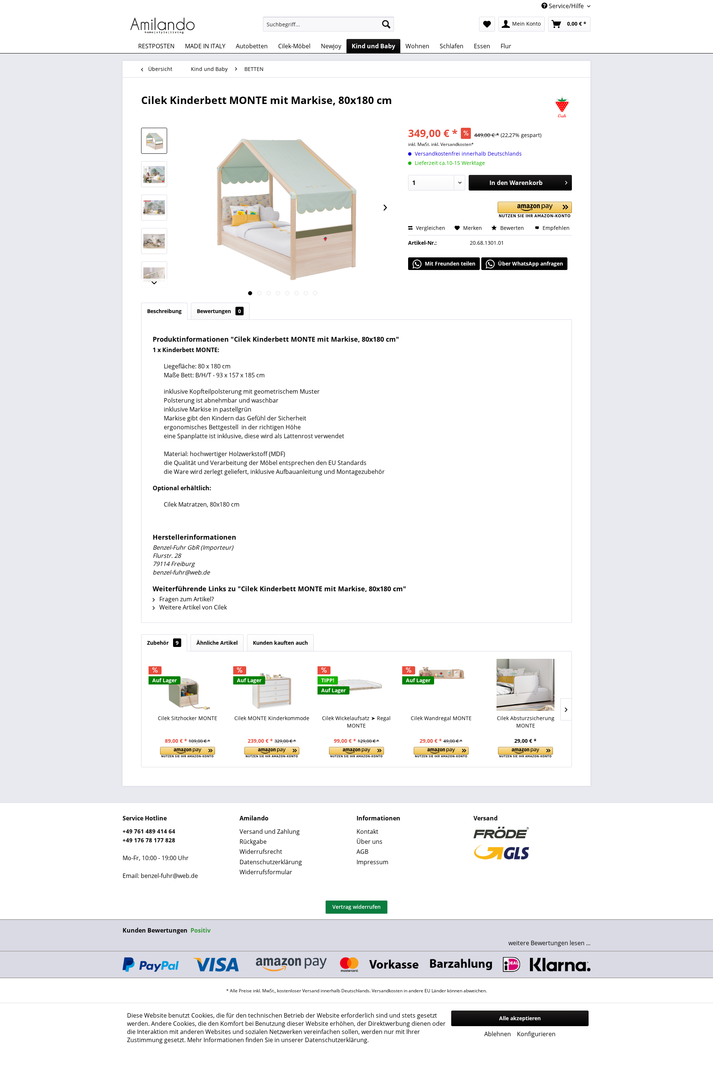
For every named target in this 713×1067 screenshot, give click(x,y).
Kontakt (367, 831)
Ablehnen (497, 1034)
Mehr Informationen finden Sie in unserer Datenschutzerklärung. (278, 1040)
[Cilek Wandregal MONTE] (441, 685)
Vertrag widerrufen (356, 906)
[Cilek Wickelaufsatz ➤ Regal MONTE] (356, 685)
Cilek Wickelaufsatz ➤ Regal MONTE (356, 722)
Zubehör (163, 642)
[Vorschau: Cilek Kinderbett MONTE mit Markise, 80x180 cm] (154, 141)
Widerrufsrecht (261, 852)
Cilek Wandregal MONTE (441, 718)
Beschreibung (164, 311)
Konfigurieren (536, 1034)
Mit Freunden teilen (449, 263)
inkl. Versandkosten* (452, 144)
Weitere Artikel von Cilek (192, 607)
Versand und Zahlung (270, 831)
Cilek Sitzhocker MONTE (187, 718)
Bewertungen (219, 311)
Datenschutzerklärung (271, 862)
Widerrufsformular (266, 872)
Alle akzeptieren (520, 1018)
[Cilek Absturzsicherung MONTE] (525, 685)
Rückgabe (253, 841)
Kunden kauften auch (280, 642)
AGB (362, 852)
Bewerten (512, 227)
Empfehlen (555, 227)
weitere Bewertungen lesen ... (549, 943)
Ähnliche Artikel (217, 642)
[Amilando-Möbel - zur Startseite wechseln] (162, 26)
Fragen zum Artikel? (186, 599)
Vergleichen (429, 227)
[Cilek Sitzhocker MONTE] (187, 685)
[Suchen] (386, 24)
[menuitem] (328, 24)
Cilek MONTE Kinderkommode (271, 718)
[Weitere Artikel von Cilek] (562, 107)
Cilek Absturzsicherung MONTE (525, 722)
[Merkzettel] (487, 24)
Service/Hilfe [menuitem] (566, 6)
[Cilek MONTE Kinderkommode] (272, 685)
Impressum (372, 862)
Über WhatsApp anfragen (530, 263)
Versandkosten (387, 991)
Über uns (369, 841)
